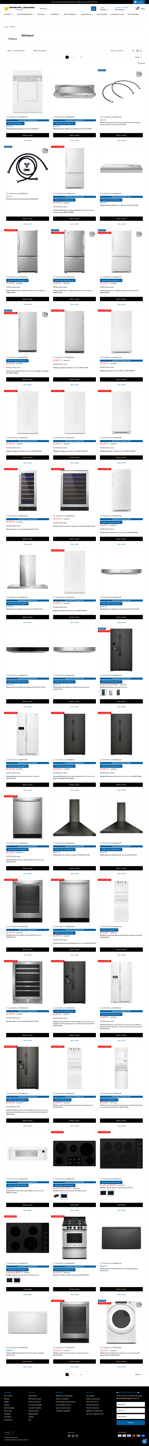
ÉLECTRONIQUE (69, 14)
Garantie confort (33, 1411)
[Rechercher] (93, 8)
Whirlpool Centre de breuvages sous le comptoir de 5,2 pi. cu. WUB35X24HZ (70, 1354)
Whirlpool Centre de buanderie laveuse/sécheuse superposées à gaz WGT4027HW (73, 1106)
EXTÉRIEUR (54, 14)
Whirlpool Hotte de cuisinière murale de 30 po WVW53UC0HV (71, 855)
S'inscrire (131, 1422)
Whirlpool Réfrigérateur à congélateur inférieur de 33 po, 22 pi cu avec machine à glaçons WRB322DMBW (73, 211)
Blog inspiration (33, 1414)
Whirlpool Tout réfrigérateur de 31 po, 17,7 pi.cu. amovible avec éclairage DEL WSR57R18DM (27, 372)
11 (81, 57)
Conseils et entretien (34, 1408)
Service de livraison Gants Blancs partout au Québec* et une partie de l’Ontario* (74, 2)
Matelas (6, 1402)
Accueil (6, 27)
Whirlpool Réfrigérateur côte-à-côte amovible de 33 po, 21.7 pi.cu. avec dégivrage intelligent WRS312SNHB (74, 777)
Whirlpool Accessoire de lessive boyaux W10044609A (22, 199)
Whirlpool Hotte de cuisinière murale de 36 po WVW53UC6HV (118, 855)
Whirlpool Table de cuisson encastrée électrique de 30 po (116, 1187)
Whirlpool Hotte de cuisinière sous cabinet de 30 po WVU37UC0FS (119, 609)
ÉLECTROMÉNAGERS (24, 14)
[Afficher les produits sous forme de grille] (137, 51)
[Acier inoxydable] (111, 692)
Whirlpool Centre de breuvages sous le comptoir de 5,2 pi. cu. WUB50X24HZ (24, 936)
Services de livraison (34, 1402)
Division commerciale (92, 1399)
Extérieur (7, 1405)
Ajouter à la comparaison (18, 117)
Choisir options (121, 701)
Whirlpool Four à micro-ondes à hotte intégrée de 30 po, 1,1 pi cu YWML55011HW (25, 1192)
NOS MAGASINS (133, 14)
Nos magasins (90, 1396)
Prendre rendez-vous (92, 1408)
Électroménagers (9, 1408)
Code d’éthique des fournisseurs (66, 1402)
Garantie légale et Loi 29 (63, 1405)
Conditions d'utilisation (63, 1411)
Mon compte (119, 9)
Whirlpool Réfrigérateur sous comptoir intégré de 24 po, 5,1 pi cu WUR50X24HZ (25, 861)
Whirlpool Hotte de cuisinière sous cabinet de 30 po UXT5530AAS (72, 129)
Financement (8, 1420)
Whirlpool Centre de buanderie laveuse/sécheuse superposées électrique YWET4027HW (121, 936)
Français (7, 1432)
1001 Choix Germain (34, 1399)
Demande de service (92, 1405)
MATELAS (41, 14)
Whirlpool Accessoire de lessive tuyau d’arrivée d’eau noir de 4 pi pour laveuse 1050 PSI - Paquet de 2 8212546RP (120, 123)
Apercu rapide (28, 140)
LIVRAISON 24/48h (117, 14)
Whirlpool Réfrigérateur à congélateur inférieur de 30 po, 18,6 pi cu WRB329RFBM (25, 291)
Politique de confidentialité (64, 1396)
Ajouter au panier (28, 135)
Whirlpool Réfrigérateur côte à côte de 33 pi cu (113, 687)
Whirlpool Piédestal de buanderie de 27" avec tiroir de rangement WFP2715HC (119, 1270)
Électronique (8, 1411)
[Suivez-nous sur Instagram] (73, 1435)
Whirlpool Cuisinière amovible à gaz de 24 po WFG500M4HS (71, 1275)
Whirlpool (12, 27)
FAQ (29, 1420)
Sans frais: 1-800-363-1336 (94, 1414)
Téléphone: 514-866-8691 (94, 1411)
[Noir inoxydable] (118, 692)
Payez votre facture (92, 1402)
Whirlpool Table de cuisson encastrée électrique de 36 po (69, 1190)
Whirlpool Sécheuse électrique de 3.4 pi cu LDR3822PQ (22, 129)
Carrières (31, 1417)
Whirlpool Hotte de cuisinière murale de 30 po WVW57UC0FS (24, 609)
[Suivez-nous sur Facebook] (69, 1435)
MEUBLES (7, 14)
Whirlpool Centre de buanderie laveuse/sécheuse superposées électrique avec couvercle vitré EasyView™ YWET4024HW (121, 1106)
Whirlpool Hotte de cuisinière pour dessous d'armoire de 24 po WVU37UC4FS (71, 688)
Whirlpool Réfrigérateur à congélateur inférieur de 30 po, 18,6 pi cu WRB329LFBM (72, 291)
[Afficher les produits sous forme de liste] (141, 51)
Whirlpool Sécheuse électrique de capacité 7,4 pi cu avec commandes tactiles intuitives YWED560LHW (120, 1354)
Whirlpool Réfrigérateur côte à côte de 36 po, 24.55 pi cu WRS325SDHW (22, 777)
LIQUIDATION (86, 14)
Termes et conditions (62, 1399)
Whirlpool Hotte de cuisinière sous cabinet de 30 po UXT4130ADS (119, 205)
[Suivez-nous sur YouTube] (77, 1435)
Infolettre (140, 2)
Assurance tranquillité (35, 1405)
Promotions (7, 1417)
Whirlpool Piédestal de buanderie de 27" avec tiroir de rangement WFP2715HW (25, 1354)
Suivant (137, 57)
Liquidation (7, 1414)
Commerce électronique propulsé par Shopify (16, 1440)
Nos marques (8, 1396)
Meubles (6, 1399)
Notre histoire (32, 1396)
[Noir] (103, 692)
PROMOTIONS (102, 14)
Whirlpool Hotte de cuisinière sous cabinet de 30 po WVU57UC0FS (25, 687)
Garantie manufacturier (63, 1408)
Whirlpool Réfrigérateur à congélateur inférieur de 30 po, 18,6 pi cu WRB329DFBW (119, 291)
